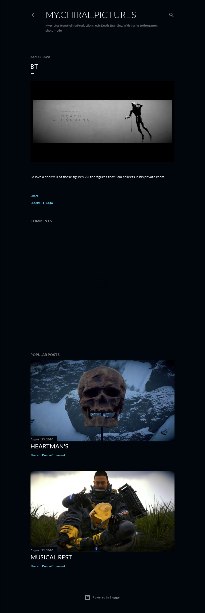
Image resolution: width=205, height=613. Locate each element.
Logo (49, 203)
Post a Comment (53, 455)
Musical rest (51, 557)
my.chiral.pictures (91, 14)
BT (42, 203)
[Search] (171, 14)
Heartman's (49, 446)
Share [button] (34, 196)
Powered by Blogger (106, 597)
